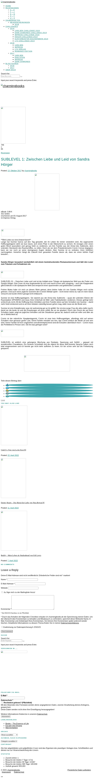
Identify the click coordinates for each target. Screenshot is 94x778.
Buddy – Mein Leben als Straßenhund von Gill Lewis (21, 555)
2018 (17, 24)
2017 (12, 53)
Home (8, 6)
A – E (12, 10)
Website (4, 588)
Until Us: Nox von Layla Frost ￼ (13, 450)
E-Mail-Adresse (8, 584)
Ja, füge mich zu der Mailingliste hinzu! (19, 592)
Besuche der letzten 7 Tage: (17, 760)
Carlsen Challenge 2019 (27, 31)
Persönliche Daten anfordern (79, 770)
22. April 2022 (13, 455)
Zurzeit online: (12, 758)
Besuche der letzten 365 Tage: (18, 764)
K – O (12, 14)
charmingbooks (30, 171)
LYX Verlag (20, 49)
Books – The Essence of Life (17, 724)
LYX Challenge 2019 (25, 41)
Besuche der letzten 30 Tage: (18, 762)
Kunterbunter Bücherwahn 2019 (31, 39)
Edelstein (20, 57)
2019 (12, 28)
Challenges (12, 26)
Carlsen (19, 45)
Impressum (6, 772)
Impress (19, 47)
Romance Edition (23, 51)
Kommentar (6, 609)
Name (4, 579)
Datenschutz (7, 700)
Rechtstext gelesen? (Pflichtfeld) (17, 703)
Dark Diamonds (22, 61)
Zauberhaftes (13, 20)
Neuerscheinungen (20, 22)
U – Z (12, 18)
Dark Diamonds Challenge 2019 (31, 33)
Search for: (5, 74)
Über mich (11, 70)
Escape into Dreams (14, 726)
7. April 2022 (13, 561)
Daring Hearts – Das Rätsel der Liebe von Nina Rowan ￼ (22, 502)
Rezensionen (12, 8)
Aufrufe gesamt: (12, 766)
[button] (7, 385)
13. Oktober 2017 (15, 171)
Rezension (5, 153)
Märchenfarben (12, 728)
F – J (12, 12)
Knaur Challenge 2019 (26, 37)
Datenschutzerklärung (70, 623)
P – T (12, 16)
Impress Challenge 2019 (27, 35)
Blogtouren (12, 64)
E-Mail (4, 696)
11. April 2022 (13, 508)
